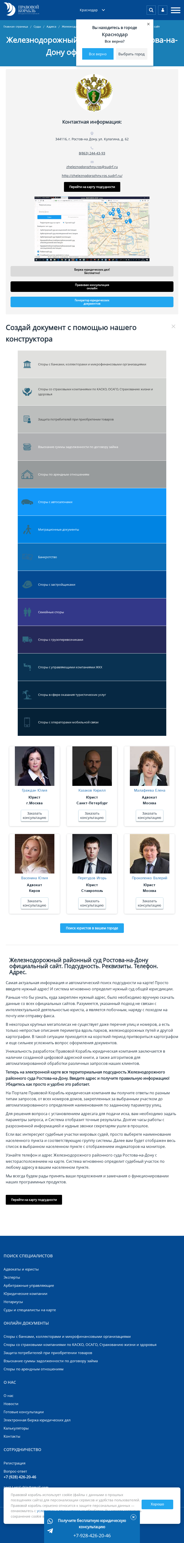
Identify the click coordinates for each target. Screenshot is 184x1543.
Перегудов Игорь (92, 878)
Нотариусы (13, 1301)
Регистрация (14, 1463)
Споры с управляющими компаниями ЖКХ (70, 667)
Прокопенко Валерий (149, 878)
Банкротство (47, 557)
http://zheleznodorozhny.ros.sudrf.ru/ (92, 175)
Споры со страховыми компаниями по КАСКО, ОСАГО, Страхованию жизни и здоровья (95, 391)
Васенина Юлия (34, 878)
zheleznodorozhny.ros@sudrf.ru (92, 167)
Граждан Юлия (34, 790)
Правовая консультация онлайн (92, 286)
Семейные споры (51, 612)
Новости (11, 1403)
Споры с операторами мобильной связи (68, 722)
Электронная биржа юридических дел (37, 1420)
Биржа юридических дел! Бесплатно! (92, 271)
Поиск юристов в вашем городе (92, 928)
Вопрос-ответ (15, 1471)
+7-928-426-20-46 (92, 1535)
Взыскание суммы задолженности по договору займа (78, 447)
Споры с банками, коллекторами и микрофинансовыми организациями (92, 364)
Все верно (98, 53)
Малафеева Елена (149, 790)
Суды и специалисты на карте (30, 1309)
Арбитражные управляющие (29, 1285)
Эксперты (12, 1277)
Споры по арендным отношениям (63, 474)
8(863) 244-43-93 (92, 153)
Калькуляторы (16, 1428)
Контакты (12, 1436)
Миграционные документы (58, 529)
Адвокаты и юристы (21, 1269)
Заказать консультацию (34, 815)
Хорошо (157, 1504)
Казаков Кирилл (92, 790)
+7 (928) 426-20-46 (20, 1477)
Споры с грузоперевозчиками (60, 639)
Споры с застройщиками (56, 584)
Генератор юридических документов (92, 302)
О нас (8, 1395)
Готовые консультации (24, 1411)
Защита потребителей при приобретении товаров (76, 419)
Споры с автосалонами (55, 502)
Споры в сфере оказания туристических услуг (72, 694)
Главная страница (16, 27)
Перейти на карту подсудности (92, 187)
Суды (38, 27)
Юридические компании (25, 1293)
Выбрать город (131, 53)
